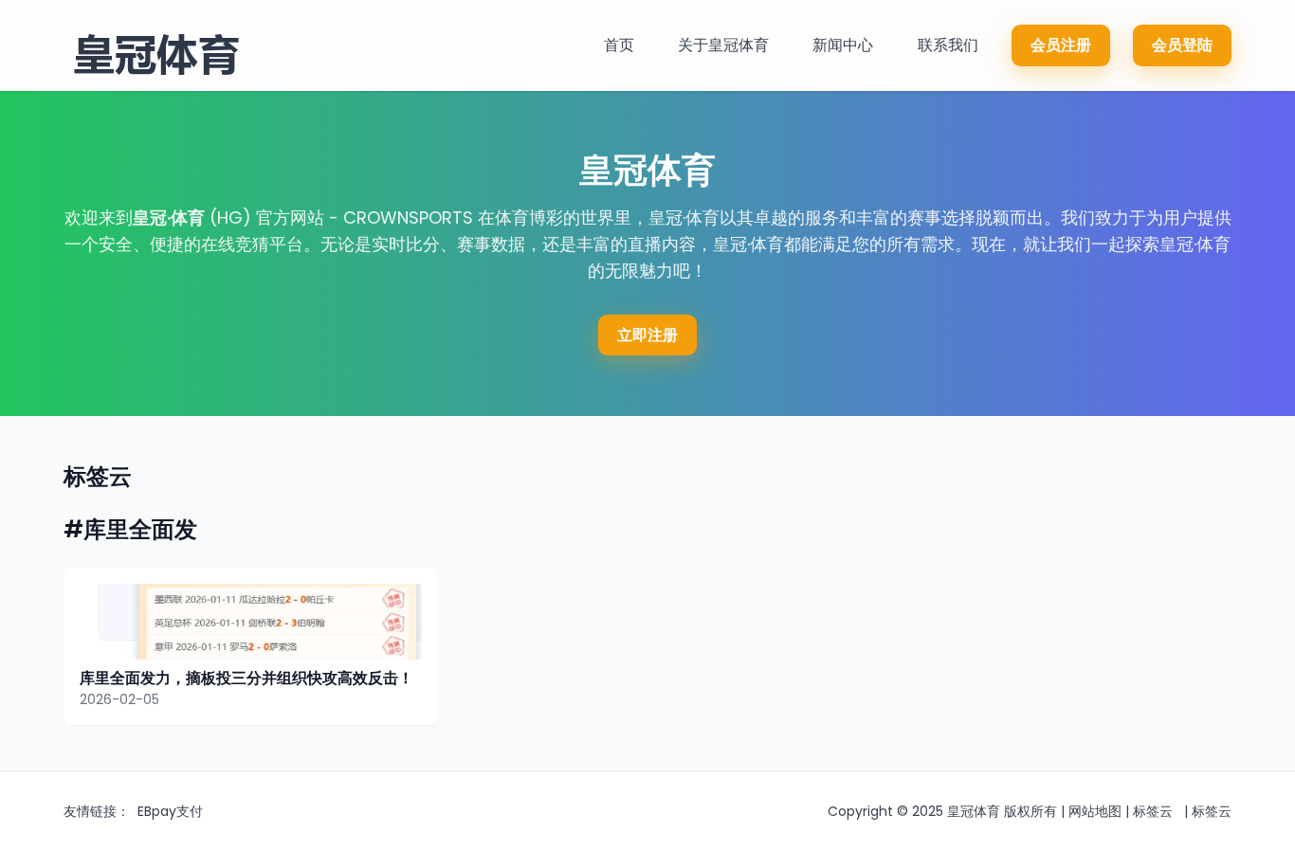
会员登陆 (1182, 45)
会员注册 (1061, 45)
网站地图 (1095, 811)
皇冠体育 (973, 811)
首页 (619, 45)
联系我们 (948, 45)
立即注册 (647, 335)
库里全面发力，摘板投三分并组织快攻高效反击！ (246, 678)
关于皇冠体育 (723, 45)
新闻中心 (842, 45)
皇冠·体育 (169, 217)
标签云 (1153, 811)
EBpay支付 (170, 811)
